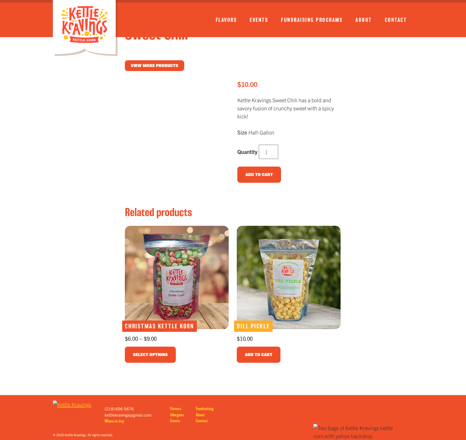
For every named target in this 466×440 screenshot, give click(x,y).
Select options (150, 354)
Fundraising (205, 408)
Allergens (177, 415)
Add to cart (259, 174)
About (363, 20)
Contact (396, 20)
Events (259, 20)
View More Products (154, 65)
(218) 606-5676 (119, 408)
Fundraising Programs (311, 20)
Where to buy (114, 421)
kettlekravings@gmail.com (128, 414)
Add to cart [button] (258, 354)
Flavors (226, 20)
